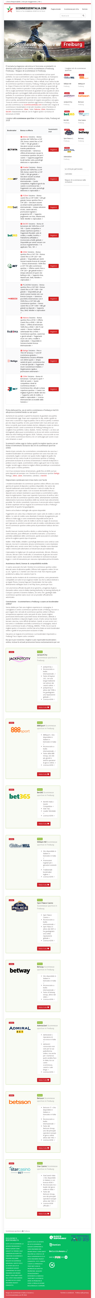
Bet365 (8, 112)
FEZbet (25, 195)
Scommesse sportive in (13, 1231)
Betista (25, 137)
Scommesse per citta (71, 9)
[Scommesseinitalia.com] (26, 9)
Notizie (84, 9)
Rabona (37, 109)
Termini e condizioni (67, 1293)
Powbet (26, 167)
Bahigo (25, 350)
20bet (26, 109)
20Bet (25, 252)
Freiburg (40, 660)
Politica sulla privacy (82, 1293)
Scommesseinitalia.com (32, 105)
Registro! (53, 149)
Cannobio (68, 174)
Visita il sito (43, 707)
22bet (43, 109)
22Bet (25, 376)
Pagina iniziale (56, 9)
